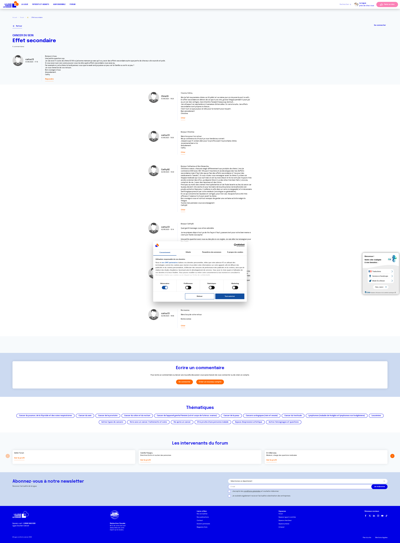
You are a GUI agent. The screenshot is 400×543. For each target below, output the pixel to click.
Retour (19, 26)
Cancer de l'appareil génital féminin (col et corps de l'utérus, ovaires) (187, 416)
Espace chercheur (285, 520)
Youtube (382, 516)
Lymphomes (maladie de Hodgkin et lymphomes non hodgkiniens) (336, 416)
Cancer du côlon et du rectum (137, 416)
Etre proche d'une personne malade (212, 422)
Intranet (281, 527)
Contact (200, 520)
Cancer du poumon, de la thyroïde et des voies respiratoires (45, 416)
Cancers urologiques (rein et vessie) (262, 416)
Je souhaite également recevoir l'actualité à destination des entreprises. (261, 496)
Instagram (378, 516)
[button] (392, 456)
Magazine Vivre (202, 527)
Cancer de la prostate (108, 416)
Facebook (366, 516)
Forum (72, 4)
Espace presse (284, 524)
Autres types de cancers (112, 422)
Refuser (199, 296)
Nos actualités (202, 514)
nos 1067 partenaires (170, 262)
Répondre (49, 79)
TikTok (386, 516)
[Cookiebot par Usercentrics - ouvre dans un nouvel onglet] (235, 245)
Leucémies (376, 416)
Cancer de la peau (231, 416)
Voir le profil (19, 458)
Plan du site (367, 537)
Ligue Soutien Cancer (20, 526)
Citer (183, 118)
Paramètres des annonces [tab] (211, 252)
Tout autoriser (230, 296)
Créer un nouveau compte (210, 382)
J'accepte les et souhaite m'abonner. (255, 491)
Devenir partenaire (203, 524)
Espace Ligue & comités (287, 517)
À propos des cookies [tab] (235, 252)
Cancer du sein (23, 35)
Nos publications (203, 517)
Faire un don (389, 4)
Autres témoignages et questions (284, 422)
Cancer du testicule (293, 416)
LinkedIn (374, 516)
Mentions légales (381, 537)
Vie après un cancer (182, 422)
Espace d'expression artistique (248, 422)
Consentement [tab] (164, 252)
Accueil (14, 17)
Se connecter (380, 25)
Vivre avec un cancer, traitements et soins (148, 422)
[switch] (188, 287)
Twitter (370, 516)
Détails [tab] (188, 252)
